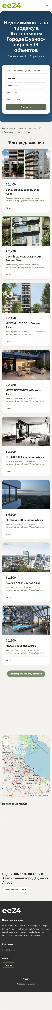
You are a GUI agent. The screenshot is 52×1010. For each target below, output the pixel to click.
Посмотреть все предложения (26, 673)
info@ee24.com (8, 950)
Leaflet (31, 795)
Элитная (8, 965)
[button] (6, 739)
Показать (26, 107)
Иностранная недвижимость (14, 128)
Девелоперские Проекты (15, 889)
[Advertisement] (26, 702)
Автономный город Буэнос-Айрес (18, 132)
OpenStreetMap (43, 795)
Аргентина (33, 128)
